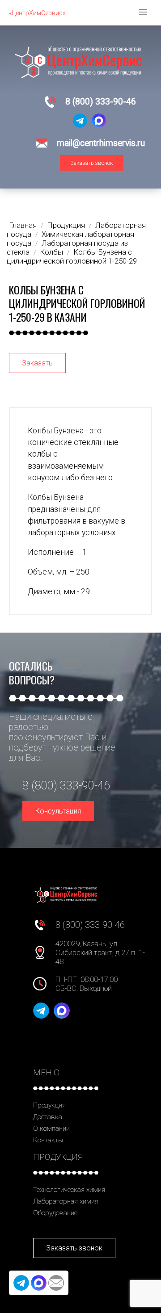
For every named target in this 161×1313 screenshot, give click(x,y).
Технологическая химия (69, 1190)
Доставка (47, 1117)
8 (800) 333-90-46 (100, 101)
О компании (51, 1128)
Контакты (48, 1140)
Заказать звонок (91, 162)
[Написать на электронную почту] (56, 1283)
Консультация (58, 811)
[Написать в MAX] (99, 120)
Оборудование (55, 1213)
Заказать (37, 363)
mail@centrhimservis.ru (101, 143)
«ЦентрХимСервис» (37, 13)
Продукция (49, 1105)
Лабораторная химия (65, 1201)
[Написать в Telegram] (80, 120)
